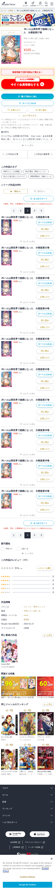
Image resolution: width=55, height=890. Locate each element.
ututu (47, 38)
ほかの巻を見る (30, 115)
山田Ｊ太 (24, 549)
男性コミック (39, 607)
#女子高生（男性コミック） (36, 171)
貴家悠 (3, 774)
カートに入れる (29, 103)
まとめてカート (40, 199)
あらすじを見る (29, 241)
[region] (27, 872)
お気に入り (16, 110)
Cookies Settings (27, 877)
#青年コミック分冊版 (11, 171)
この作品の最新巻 (42, 154)
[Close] (52, 859)
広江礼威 (40, 740)
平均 (17, 568)
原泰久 (3, 740)
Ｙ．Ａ (29, 774)
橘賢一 (9, 774)
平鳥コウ (9, 549)
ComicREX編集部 (8, 667)
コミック (11, 32)
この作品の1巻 (11, 154)
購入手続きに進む (29, 96)
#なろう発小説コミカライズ (14, 176)
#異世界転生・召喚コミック (41, 176)
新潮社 (27, 619)
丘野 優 (51, 774)
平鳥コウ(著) (28, 38)
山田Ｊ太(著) (39, 38)
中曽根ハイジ (42, 774)
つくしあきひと (25, 740)
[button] (35, 847)
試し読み (43, 110)
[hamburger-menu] (52, 4)
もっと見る (29, 145)
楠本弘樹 (22, 774)
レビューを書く (30, 45)
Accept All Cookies (27, 885)
